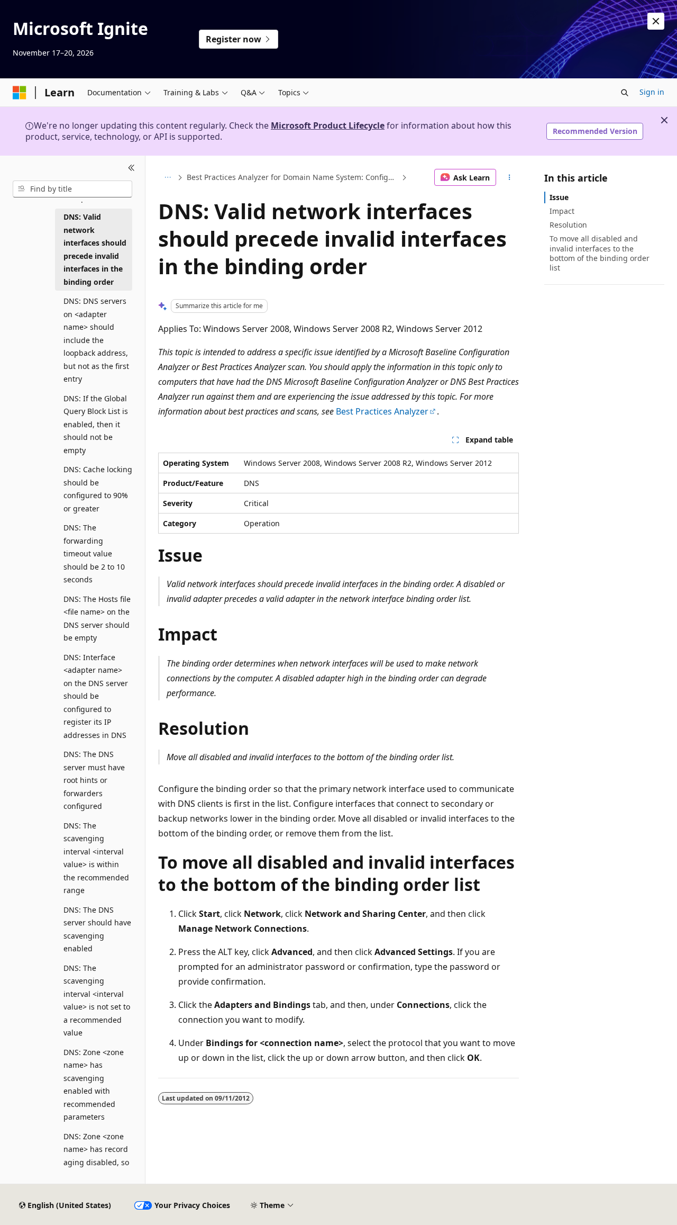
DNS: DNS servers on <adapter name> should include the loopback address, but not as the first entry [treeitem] (96, 340)
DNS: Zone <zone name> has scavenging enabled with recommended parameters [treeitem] (93, 1084)
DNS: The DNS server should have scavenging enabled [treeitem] (97, 929)
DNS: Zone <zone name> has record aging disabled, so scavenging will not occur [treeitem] (97, 1162)
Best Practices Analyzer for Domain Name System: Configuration (293, 177)
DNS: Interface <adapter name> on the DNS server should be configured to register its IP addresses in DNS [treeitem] (95, 696)
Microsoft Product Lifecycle (328, 125)
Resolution (568, 225)
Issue (559, 197)
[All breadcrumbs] (167, 177)
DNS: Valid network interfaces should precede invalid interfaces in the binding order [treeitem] (94, 249)
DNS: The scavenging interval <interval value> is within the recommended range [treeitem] (96, 858)
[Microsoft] (19, 93)
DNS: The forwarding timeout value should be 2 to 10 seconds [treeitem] (94, 553)
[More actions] (509, 177)
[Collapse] (131, 168)
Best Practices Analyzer (382, 411)
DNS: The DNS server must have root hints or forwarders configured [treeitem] (94, 780)
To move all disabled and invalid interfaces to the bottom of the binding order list (599, 253)
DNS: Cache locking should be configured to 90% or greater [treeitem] (97, 489)
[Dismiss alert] (655, 21)
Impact (562, 211)
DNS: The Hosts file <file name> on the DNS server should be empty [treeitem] (97, 618)
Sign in (651, 92)
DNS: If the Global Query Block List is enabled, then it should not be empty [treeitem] (95, 424)
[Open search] (624, 92)
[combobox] (72, 189)
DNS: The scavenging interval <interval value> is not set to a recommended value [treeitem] (96, 1000)
